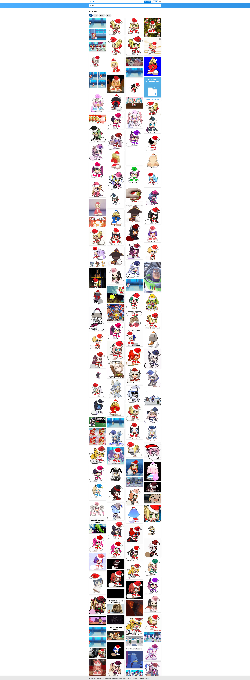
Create (148, 1)
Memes (108, 15)
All (90, 15)
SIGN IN (155, 1)
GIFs (96, 15)
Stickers (102, 15)
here (148, 678)
